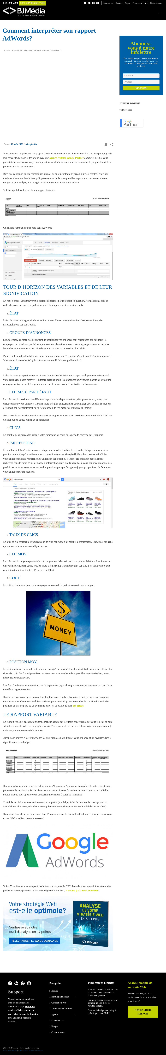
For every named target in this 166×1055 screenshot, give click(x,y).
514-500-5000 (10, 2)
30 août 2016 (17, 144)
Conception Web (58, 1003)
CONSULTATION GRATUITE (32, 3)
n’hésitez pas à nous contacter (82, 890)
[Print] (106, 144)
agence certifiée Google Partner (66, 158)
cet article (78, 705)
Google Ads (31, 144)
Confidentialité (10, 1050)
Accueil (54, 991)
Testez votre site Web (142, 1012)
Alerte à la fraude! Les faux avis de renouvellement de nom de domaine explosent (103, 992)
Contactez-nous (58, 1032)
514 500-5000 (126, 110)
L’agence (53, 1014)
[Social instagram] (23, 983)
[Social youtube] (29, 983)
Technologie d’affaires (61, 1008)
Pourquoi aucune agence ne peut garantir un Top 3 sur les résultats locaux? (102, 1003)
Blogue (54, 1026)
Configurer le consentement (30, 1050)
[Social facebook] (10, 983)
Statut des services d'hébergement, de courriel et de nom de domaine (23, 1010)
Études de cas (57, 1020)
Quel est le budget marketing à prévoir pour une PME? (102, 1011)
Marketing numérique (59, 997)
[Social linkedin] (16, 983)
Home (7, 50)
